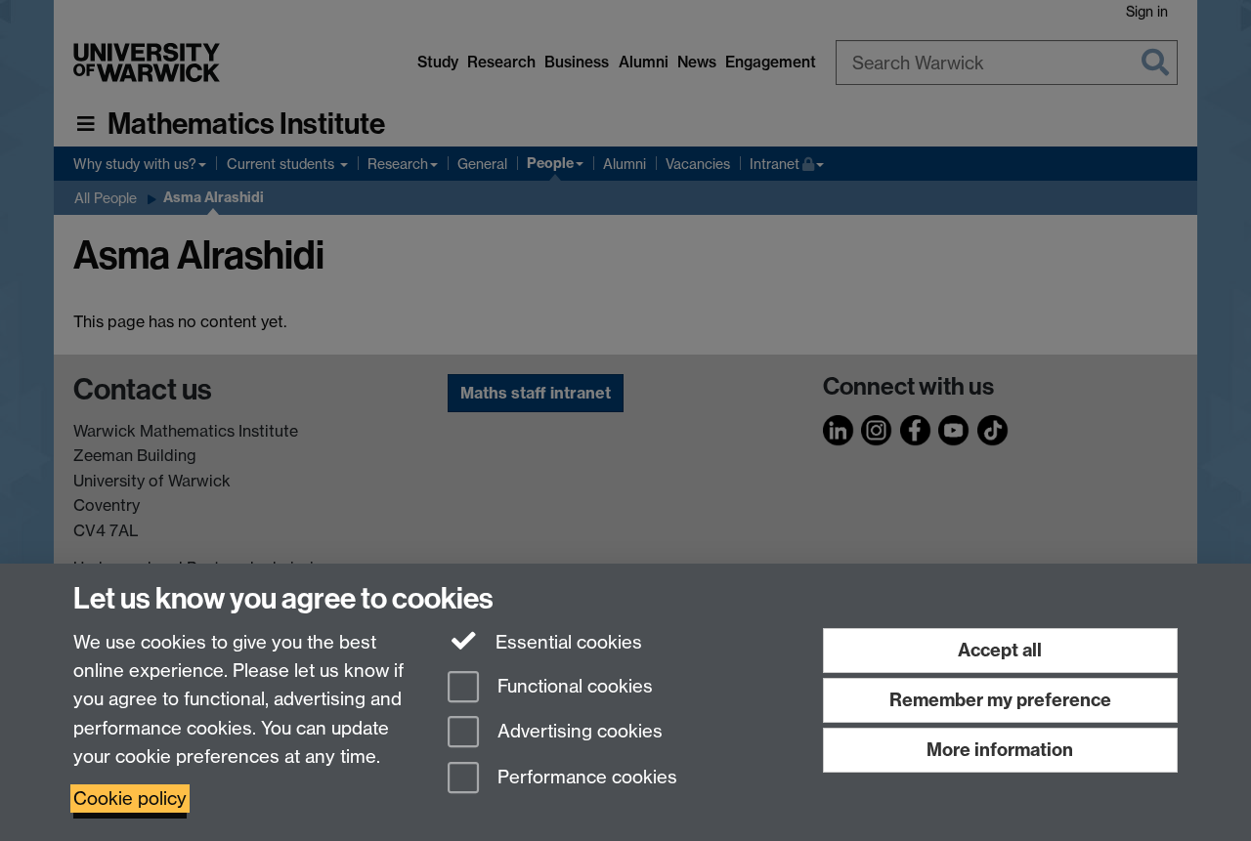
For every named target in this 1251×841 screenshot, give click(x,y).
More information (1000, 749)
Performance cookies (585, 778)
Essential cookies (566, 642)
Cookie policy (130, 798)
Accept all (1000, 650)
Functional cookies (573, 686)
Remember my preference (1000, 700)
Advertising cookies (578, 732)
